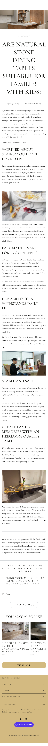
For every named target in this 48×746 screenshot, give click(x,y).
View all (24, 665)
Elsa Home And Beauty (21, 735)
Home (20, 36)
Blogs (26, 36)
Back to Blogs (25, 604)
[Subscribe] (44, 704)
